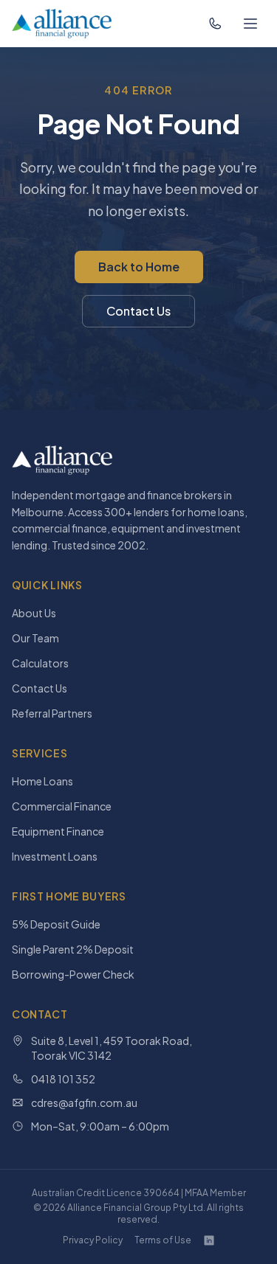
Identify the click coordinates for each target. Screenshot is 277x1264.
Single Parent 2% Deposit (73, 949)
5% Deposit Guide (56, 924)
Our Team (35, 638)
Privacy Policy (93, 1240)
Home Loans (42, 781)
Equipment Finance (58, 831)
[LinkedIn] (209, 1240)
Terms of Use (162, 1240)
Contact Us (138, 311)
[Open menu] (250, 23)
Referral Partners (52, 713)
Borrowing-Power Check (73, 974)
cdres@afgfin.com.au (84, 1102)
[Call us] (215, 23)
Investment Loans (55, 856)
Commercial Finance (62, 806)
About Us (34, 612)
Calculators (40, 663)
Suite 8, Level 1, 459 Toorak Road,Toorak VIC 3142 (111, 1048)
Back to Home (138, 266)
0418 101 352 (63, 1079)
